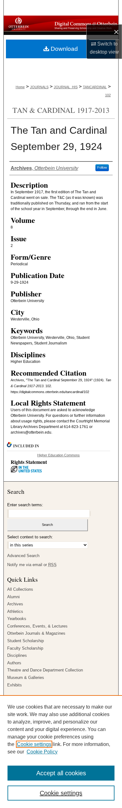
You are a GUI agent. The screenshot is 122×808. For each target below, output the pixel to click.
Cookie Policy (42, 751)
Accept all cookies (61, 773)
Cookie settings (34, 744)
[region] (61, 751)
